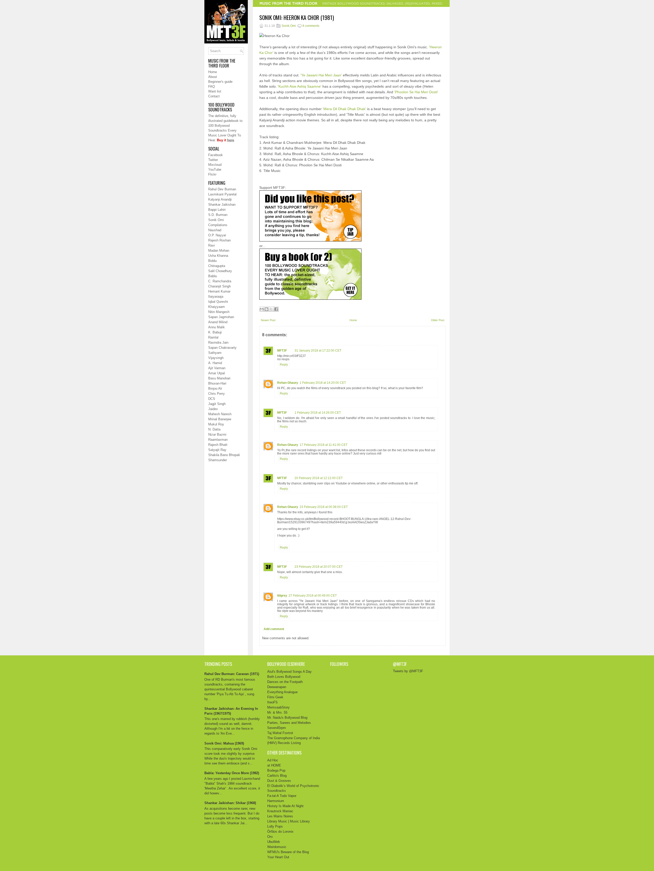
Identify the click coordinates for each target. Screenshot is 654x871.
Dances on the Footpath (285, 682)
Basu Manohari (219, 378)
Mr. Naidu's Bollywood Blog (287, 717)
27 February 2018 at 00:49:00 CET (313, 595)
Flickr (212, 174)
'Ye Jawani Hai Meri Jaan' (321, 75)
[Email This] (261, 309)
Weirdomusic (276, 847)
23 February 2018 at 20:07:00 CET (319, 566)
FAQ (211, 86)
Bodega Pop (276, 770)
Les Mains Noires (280, 816)
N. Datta (214, 429)
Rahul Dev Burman (222, 189)
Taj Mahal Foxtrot (280, 733)
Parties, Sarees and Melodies (289, 723)
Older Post (437, 320)
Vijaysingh (216, 358)
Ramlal (213, 337)
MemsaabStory (278, 707)
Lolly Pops (275, 826)
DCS (211, 399)
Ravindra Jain (218, 342)
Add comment (274, 629)
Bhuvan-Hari (217, 383)
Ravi (211, 245)
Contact (214, 96)
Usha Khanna (218, 256)
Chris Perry (216, 394)
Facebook (215, 155)
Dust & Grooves (279, 781)
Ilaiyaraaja (215, 296)
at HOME (274, 765)
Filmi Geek (275, 697)
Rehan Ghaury (287, 383)
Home (212, 72)
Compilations (217, 225)
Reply (284, 364)
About (212, 77)
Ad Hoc (272, 760)
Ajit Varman (216, 368)
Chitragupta (216, 266)
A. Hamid (215, 363)
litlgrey (282, 595)
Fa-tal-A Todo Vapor (281, 796)
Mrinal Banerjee (219, 419)
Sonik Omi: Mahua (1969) (224, 743)
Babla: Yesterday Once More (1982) (231, 773)
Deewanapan (276, 687)
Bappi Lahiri (217, 210)
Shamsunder (217, 460)
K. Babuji (215, 332)
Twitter (213, 160)
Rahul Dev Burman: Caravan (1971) (231, 674)
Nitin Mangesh (218, 312)
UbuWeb (273, 842)
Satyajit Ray (217, 450)
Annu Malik (216, 327)
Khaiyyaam (216, 307)
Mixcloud (214, 165)
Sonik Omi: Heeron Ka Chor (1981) (296, 17)
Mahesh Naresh (219, 414)
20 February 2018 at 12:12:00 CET (319, 478)
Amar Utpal (216, 373)
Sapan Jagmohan (221, 317)
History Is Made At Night (285, 806)
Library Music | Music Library (288, 821)
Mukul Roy (216, 424)
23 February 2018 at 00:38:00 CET (324, 507)
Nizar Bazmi (217, 434)
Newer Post (268, 320)
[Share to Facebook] (276, 309)
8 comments (310, 26)
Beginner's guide (220, 82)
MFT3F (282, 350)
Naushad (214, 230)
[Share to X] (271, 309)
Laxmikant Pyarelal (222, 194)
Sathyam (214, 353)
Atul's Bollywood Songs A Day (289, 671)
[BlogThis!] (266, 309)
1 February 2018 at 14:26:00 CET (318, 412)
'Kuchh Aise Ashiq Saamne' (299, 86)
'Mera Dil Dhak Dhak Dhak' (344, 109)
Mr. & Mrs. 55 (277, 712)
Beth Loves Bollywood (283, 677)
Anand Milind (217, 322)
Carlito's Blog (277, 775)
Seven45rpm (276, 728)
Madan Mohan (218, 250)
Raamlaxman (218, 440)
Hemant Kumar (219, 291)
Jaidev (213, 409)
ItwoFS (272, 702)
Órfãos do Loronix (280, 831)
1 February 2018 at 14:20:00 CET (323, 383)
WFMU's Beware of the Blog (288, 852)
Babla (212, 276)
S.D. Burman (217, 215)
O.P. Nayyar (217, 235)
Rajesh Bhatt (217, 445)
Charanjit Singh (219, 286)
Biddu (212, 261)
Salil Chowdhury (220, 271)
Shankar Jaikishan (222, 204)
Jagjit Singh (217, 404)
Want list (214, 91)
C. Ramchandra (219, 281)
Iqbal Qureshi (218, 302)
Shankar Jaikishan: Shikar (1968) (230, 803)
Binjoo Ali (215, 388)
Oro (270, 837)
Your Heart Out (278, 857)
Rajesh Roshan (219, 240)
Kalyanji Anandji (220, 199)
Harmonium (275, 801)
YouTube (214, 169)
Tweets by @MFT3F (408, 671)
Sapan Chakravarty (222, 348)
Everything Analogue (282, 692)
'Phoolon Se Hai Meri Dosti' (416, 92)
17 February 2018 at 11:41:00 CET (323, 445)
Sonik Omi (216, 220)
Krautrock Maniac (280, 811)
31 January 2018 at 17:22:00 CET (318, 350)
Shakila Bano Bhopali (224, 455)
